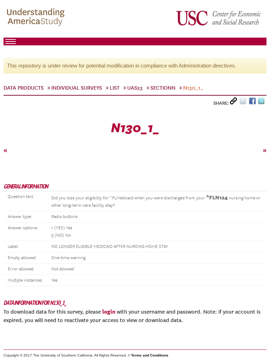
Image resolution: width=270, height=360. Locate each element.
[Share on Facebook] (253, 102)
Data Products (24, 88)
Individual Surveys (76, 88)
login (108, 311)
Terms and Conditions (149, 355)
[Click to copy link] (234, 102)
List (115, 88)
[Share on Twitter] (262, 102)
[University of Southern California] (219, 17)
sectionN (162, 88)
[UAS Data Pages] (37, 17)
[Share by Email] (244, 102)
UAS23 (135, 88)
